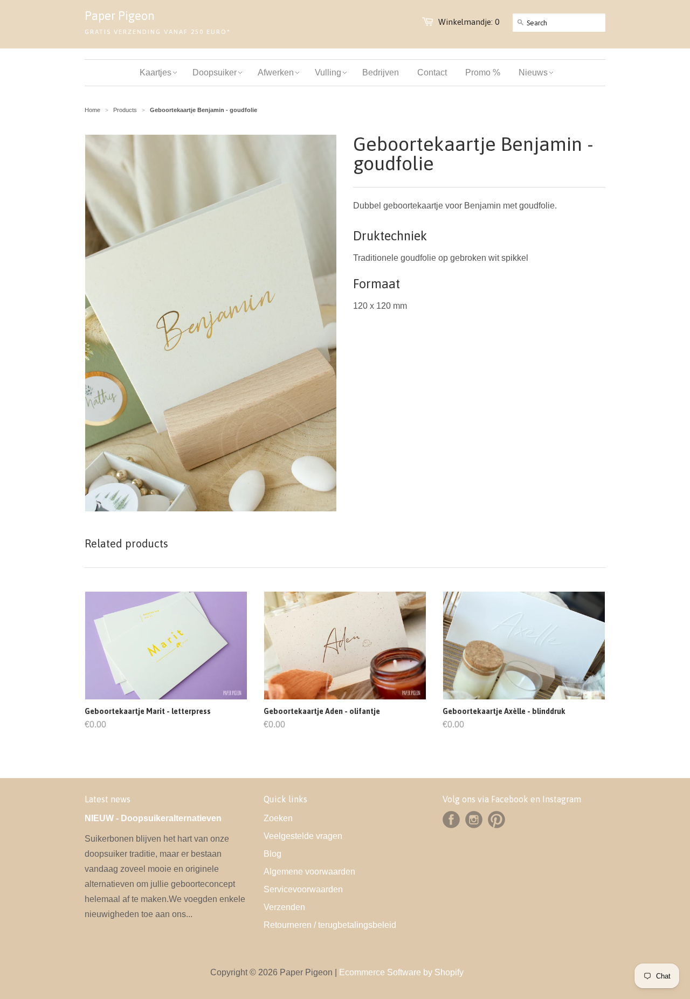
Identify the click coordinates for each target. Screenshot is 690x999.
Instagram (473, 819)
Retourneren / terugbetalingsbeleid (330, 924)
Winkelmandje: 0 (468, 21)
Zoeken (278, 818)
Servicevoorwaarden (303, 889)
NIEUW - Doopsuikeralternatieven (153, 818)
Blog (272, 853)
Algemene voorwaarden (309, 871)
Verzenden (284, 907)
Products (125, 110)
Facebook (451, 819)
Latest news (107, 799)
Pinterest (496, 819)
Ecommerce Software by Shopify (401, 972)
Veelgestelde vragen (303, 836)
